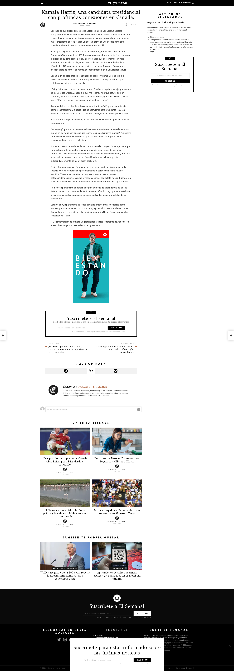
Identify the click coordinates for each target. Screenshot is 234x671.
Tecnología (117, 568)
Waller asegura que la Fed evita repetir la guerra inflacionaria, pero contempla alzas (65, 575)
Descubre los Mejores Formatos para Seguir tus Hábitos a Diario (117, 460)
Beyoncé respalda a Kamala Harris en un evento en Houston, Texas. (117, 512)
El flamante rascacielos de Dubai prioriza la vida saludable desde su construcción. (65, 513)
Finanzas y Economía (65, 568)
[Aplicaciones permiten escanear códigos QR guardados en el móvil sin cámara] (117, 556)
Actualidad (99, 635)
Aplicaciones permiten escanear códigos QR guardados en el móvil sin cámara (117, 575)
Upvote (66, 371)
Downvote (116, 371)
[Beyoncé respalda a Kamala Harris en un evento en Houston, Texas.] (117, 493)
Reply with (138, 409)
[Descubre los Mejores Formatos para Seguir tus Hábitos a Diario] (117, 441)
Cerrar (230, 646)
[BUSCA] (193, 3)
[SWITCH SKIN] (46, 3)
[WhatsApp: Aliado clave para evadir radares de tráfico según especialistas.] (231, 335)
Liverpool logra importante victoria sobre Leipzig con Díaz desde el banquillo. (65, 461)
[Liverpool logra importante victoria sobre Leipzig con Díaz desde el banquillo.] (65, 441)
